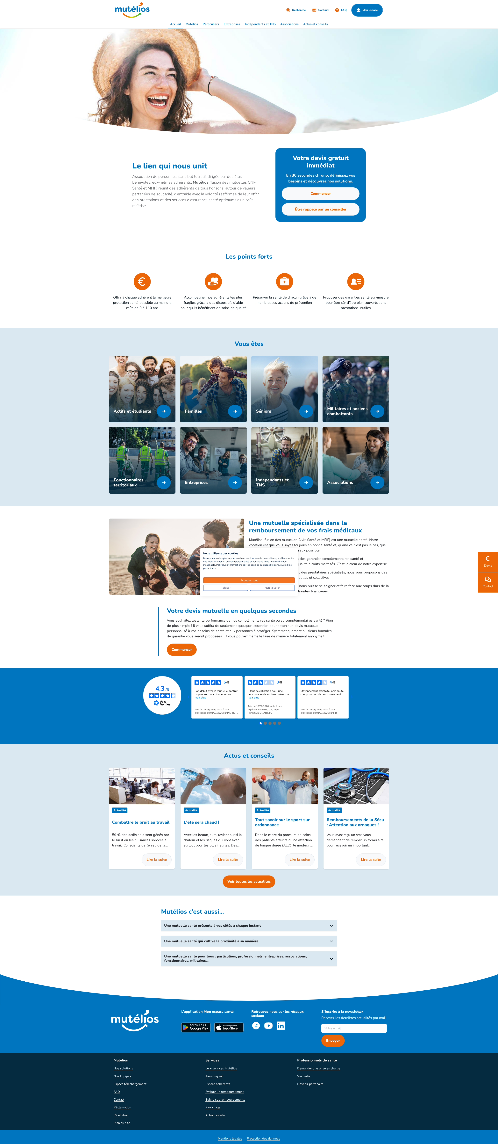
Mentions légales (230, 1138)
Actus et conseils (315, 24)
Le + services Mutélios (221, 1068)
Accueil (175, 24)
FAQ (117, 1092)
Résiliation (121, 1115)
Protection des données (263, 1138)
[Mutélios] (132, 10)
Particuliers (211, 24)
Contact (119, 1099)
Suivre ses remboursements (225, 1099)
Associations (289, 24)
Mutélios (192, 24)
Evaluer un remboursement (224, 1092)
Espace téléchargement (130, 1084)
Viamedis (303, 1076)
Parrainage (212, 1107)
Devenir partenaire (310, 1084)
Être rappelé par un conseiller (320, 209)
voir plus (201, 697)
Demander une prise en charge (318, 1068)
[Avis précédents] (188, 697)
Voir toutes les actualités (249, 881)
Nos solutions (123, 1068)
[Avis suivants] (351, 697)
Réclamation (122, 1107)
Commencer (320, 193)
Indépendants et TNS (260, 24)
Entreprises (232, 24)
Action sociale (215, 1115)
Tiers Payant (214, 1076)
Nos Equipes (122, 1076)
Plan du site (122, 1123)
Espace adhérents (217, 1084)
